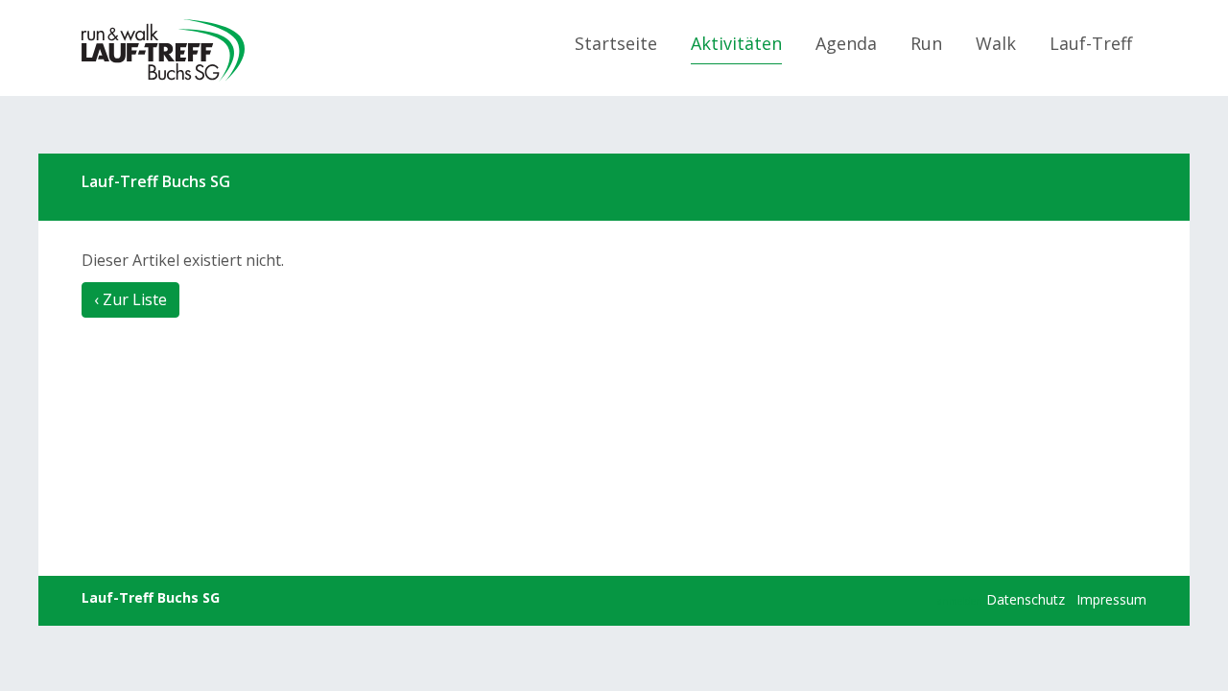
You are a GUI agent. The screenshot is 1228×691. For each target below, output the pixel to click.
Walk (996, 43)
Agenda (846, 43)
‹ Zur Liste (130, 299)
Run (926, 43)
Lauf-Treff (1091, 43)
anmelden (959, 601)
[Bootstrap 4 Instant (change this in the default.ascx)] (163, 50)
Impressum (1111, 599)
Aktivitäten (736, 43)
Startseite (616, 43)
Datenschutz (1025, 599)
